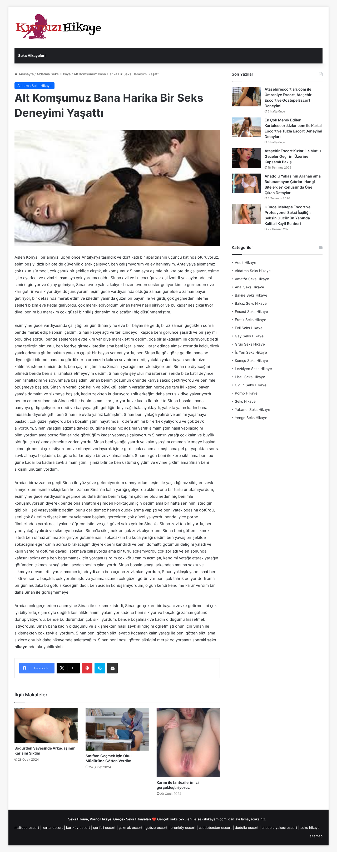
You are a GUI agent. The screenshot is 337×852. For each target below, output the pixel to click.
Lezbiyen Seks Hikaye (253, 369)
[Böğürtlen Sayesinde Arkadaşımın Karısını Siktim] (46, 725)
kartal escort (52, 827)
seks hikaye (310, 827)
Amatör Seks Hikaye (252, 279)
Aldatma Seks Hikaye (54, 74)
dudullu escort (247, 827)
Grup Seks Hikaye (250, 344)
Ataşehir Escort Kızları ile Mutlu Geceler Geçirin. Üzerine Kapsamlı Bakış (293, 156)
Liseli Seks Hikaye (250, 377)
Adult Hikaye (245, 262)
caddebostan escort (215, 827)
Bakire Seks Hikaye (251, 295)
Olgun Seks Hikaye (250, 385)
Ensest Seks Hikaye (251, 311)
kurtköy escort (78, 827)
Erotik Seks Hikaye (250, 320)
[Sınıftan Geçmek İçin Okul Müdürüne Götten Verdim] (117, 729)
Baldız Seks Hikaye (251, 303)
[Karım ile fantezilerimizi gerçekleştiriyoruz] (188, 742)
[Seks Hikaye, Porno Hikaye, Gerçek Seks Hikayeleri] (60, 27)
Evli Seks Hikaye (248, 328)
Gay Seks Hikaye (249, 336)
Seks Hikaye (245, 401)
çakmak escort (130, 827)
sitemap (316, 836)
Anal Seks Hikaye (249, 287)
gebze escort (156, 827)
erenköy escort (183, 827)
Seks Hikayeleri (32, 55)
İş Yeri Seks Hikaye (251, 352)
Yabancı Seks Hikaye (252, 409)
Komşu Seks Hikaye (251, 360)
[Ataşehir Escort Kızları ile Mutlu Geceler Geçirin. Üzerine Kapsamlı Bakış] (246, 158)
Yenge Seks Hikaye (251, 418)
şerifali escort (104, 827)
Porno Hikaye (246, 393)
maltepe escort (26, 827)
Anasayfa (26, 74)
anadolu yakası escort (279, 827)
